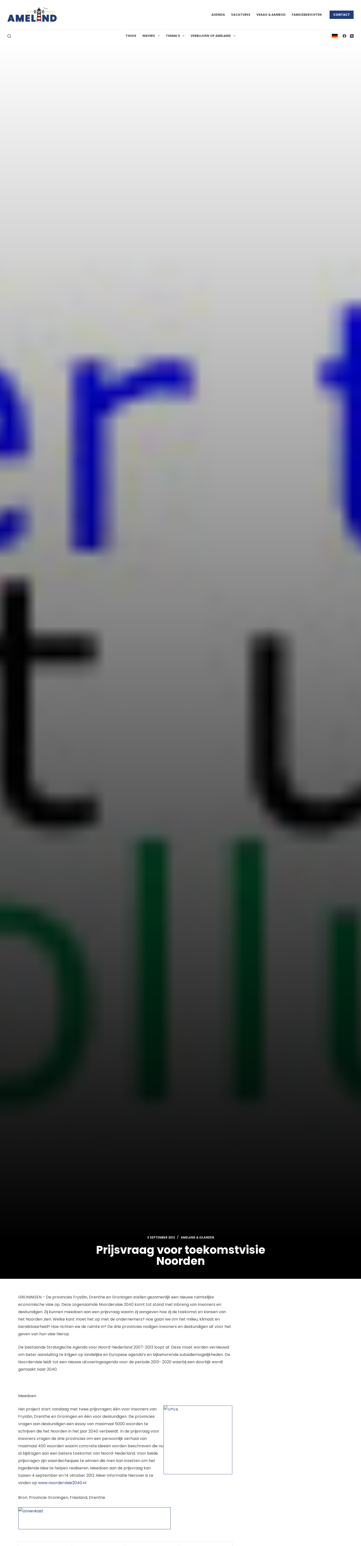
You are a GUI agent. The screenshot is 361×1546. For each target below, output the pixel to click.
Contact (341, 15)
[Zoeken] (9, 36)
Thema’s (173, 36)
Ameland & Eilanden (197, 1237)
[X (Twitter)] (352, 36)
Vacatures (240, 15)
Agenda (218, 15)
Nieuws (148, 36)
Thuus (130, 36)
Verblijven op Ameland (211, 36)
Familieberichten (307, 15)
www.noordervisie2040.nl (61, 1483)
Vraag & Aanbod (271, 15)
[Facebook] (344, 36)
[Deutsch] (335, 35)
